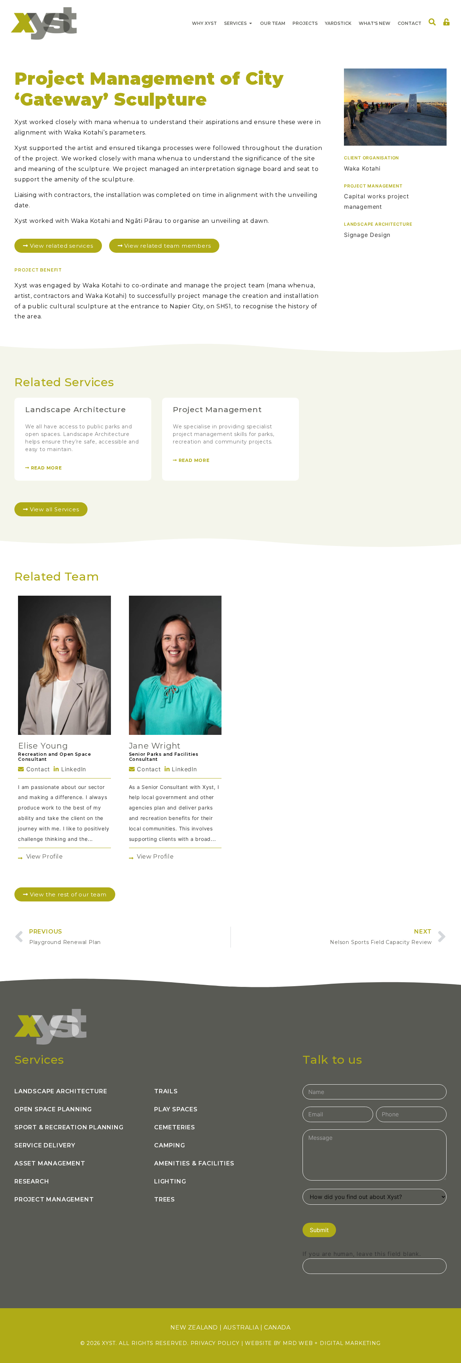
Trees (164, 1199)
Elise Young (43, 746)
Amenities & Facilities (194, 1163)
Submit (319, 1230)
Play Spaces (176, 1109)
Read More (46, 468)
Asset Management (49, 1163)
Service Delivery (44, 1145)
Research (31, 1181)
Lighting (170, 1181)
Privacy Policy (215, 1343)
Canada (277, 1327)
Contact (37, 769)
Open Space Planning (53, 1109)
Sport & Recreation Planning (69, 1127)
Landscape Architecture (75, 409)
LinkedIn (72, 769)
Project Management (217, 409)
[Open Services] (251, 23)
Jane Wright (155, 746)
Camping (169, 1145)
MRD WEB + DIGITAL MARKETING (332, 1343)
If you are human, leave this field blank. (362, 1254)
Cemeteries (174, 1127)
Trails (166, 1091)
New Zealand (194, 1327)
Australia (241, 1327)
